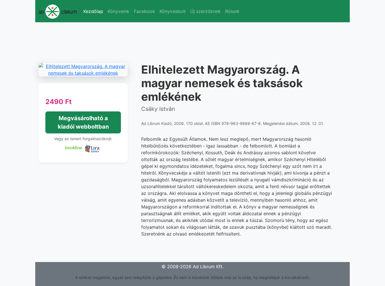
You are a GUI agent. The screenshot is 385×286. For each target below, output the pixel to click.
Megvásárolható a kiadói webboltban (83, 122)
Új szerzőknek (205, 11)
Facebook (144, 11)
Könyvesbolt (173, 11)
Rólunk (232, 11)
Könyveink (118, 11)
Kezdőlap (93, 11)
